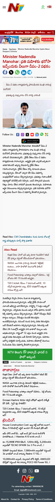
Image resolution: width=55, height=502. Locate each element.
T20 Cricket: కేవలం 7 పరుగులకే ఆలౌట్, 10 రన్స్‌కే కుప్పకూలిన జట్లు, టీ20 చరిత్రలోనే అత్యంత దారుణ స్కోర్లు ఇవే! (27, 286)
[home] (1, 32)
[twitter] (11, 72)
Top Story (12, 49)
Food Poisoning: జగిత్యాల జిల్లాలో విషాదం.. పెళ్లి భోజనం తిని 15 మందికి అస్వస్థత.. (28, 276)
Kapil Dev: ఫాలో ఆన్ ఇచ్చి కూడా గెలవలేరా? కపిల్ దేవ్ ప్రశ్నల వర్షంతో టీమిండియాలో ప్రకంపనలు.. (28, 256)
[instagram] (24, 471)
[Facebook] (17, 135)
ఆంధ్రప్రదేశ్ (9, 32)
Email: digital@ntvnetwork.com (27, 490)
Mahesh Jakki (41, 77)
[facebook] (5, 72)
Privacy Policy (28, 499)
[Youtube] (32, 135)
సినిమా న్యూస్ (30, 32)
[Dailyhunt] (46, 135)
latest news (7, 366)
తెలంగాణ (19, 32)
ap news (28, 362)
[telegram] (30, 72)
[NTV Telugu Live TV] (49, 7)
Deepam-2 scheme (40, 362)
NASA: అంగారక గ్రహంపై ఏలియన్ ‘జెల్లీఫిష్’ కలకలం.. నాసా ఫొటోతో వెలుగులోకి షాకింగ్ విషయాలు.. (25, 384)
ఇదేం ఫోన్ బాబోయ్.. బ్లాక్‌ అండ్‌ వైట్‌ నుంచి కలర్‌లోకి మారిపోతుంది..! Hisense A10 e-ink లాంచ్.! (24, 435)
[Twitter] (27, 135)
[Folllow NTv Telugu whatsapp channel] (43, 7)
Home (5, 49)
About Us (5, 499)
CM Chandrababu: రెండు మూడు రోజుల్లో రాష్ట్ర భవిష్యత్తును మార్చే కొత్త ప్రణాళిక (26, 238)
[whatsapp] (17, 72)
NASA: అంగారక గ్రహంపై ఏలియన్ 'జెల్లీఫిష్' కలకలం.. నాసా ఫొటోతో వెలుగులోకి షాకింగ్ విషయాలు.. (26, 266)
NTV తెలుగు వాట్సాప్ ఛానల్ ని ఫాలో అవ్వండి (28, 354)
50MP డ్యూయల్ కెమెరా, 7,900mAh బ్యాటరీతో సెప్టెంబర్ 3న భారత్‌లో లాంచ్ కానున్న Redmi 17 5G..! (27, 452)
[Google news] (37, 135)
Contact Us (15, 499)
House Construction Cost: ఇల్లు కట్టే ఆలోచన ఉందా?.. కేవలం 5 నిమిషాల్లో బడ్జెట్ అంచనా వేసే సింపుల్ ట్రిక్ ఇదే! (27, 426)
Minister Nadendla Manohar (24, 366)
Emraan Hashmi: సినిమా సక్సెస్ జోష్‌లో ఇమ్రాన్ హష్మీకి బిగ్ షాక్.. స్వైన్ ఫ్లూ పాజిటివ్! (26, 402)
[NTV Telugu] (16, 7)
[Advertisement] (27, 213)
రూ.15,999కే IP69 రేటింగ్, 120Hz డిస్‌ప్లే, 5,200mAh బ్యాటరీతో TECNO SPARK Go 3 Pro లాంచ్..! (27, 443)
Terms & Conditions (44, 499)
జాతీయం (41, 32)
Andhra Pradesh (16, 362)
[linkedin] (23, 72)
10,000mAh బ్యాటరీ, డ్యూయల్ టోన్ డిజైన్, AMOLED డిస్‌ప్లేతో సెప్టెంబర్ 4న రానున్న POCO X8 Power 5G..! (26, 460)
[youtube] (37, 471)
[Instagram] (22, 135)
